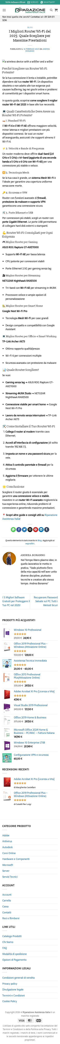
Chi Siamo (7, 942)
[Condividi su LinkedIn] (41, 529)
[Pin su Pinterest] (35, 529)
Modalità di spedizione (14, 954)
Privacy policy (9, 984)
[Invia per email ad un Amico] (30, 529)
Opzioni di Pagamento (14, 960)
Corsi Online (9, 853)
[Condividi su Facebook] (18, 529)
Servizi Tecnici (10, 877)
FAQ (4, 948)
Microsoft (7, 865)
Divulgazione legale (13, 989)
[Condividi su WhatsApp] (13, 529)
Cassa (5, 906)
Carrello (6, 900)
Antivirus (7, 841)
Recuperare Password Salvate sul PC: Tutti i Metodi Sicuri (46, 601)
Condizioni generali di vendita (18, 978)
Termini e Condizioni (13, 995)
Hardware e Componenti (16, 859)
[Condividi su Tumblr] (46, 529)
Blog (30, 27)
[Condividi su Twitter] (24, 529)
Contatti (6, 912)
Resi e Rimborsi (10, 918)
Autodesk (7, 847)
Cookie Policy (9, 1001)
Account (6, 895)
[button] (4, 10)
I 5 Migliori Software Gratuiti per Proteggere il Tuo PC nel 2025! (16, 601)
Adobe (5, 835)
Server (5, 871)
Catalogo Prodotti (12, 936)
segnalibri (29, 543)
